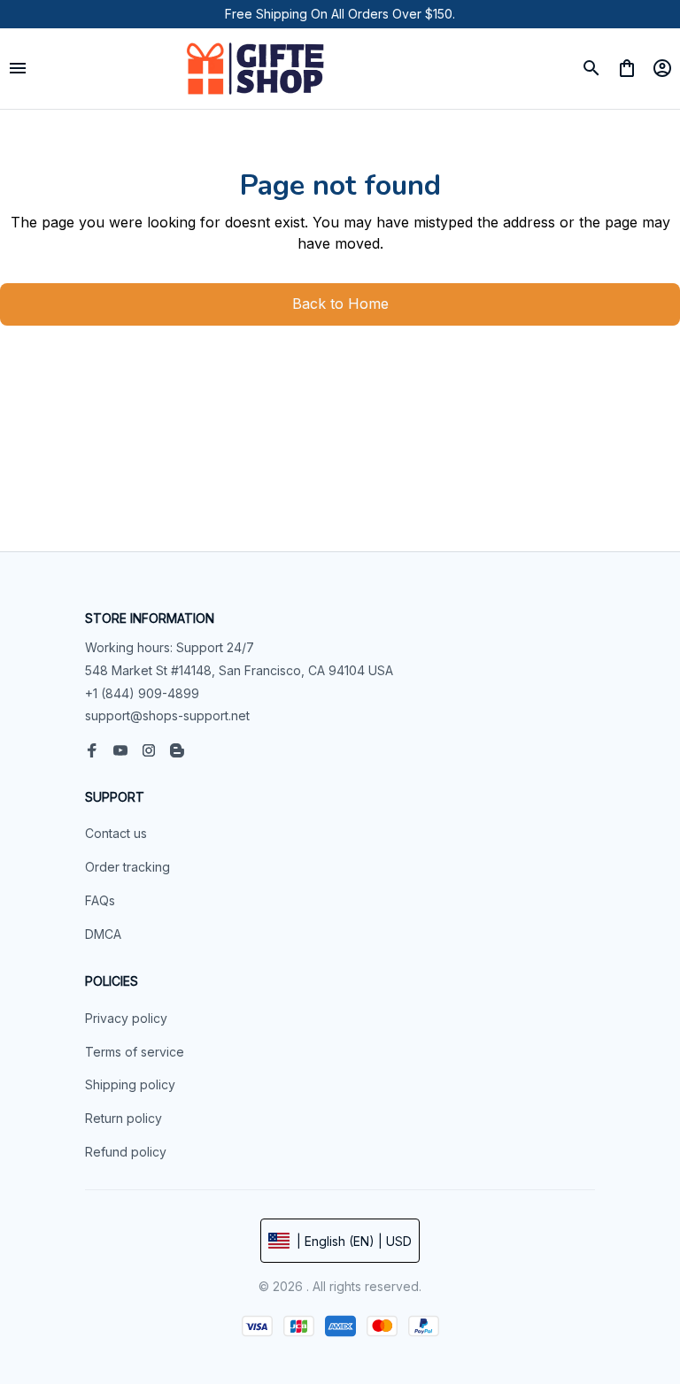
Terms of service (134, 1051)
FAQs (100, 900)
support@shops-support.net (167, 715)
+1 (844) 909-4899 (142, 693)
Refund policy (125, 1151)
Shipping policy (130, 1084)
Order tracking (127, 866)
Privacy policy (126, 1018)
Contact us (116, 833)
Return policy (123, 1118)
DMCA (103, 934)
